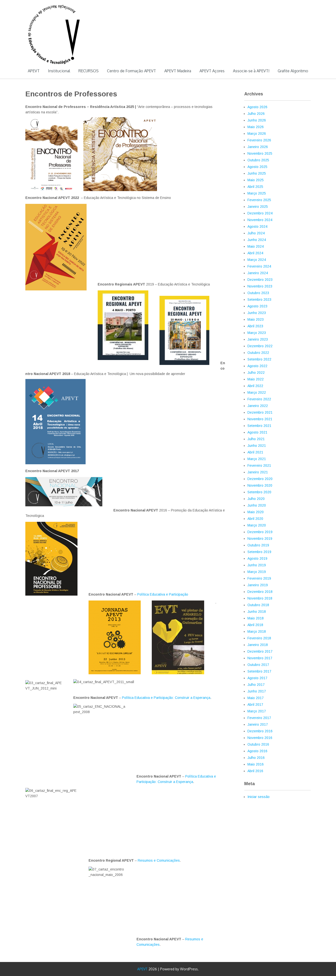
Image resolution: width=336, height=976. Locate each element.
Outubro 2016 (258, 744)
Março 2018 (256, 631)
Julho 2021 (256, 439)
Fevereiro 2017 (259, 718)
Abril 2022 (255, 386)
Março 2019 (256, 572)
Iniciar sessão (258, 797)
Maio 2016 (255, 764)
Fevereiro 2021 (259, 465)
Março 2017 (256, 711)
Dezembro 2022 (260, 346)
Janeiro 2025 (257, 207)
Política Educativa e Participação (162, 594)
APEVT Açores (212, 70)
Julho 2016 (256, 758)
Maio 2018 (255, 618)
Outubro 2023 (258, 293)
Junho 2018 (256, 612)
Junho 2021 (256, 446)
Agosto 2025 (257, 167)
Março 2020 (256, 525)
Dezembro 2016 (260, 731)
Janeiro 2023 (257, 339)
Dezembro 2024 (260, 213)
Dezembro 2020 (260, 479)
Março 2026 (256, 133)
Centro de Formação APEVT (131, 70)
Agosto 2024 (257, 226)
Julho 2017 (256, 685)
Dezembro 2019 (260, 532)
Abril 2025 (255, 187)
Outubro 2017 (258, 665)
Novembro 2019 (259, 539)
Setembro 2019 (259, 552)
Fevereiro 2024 (259, 266)
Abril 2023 (255, 326)
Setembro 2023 (259, 299)
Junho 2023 (256, 313)
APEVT (34, 70)
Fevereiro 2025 (259, 200)
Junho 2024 (256, 240)
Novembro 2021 (259, 419)
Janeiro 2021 (257, 472)
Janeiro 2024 (257, 273)
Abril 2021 (255, 452)
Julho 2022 (256, 373)
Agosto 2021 (257, 432)
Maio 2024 (255, 246)
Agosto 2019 (257, 558)
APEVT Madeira (177, 70)
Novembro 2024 (259, 220)
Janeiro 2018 (257, 645)
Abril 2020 (255, 519)
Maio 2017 (255, 698)
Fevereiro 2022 (259, 399)
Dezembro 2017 (260, 651)
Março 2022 (256, 392)
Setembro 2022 (259, 359)
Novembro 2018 (259, 598)
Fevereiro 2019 (259, 578)
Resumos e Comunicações (159, 860)
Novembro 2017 (259, 658)
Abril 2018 (255, 625)
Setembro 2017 (259, 671)
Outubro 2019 (258, 545)
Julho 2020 (256, 499)
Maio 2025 (255, 180)
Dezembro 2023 (260, 280)
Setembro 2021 (259, 426)
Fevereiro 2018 (259, 638)
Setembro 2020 (259, 492)
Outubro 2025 (258, 160)
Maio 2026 (255, 127)
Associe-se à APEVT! (251, 70)
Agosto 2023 (257, 306)
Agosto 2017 (257, 678)
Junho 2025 (256, 173)
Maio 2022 (255, 379)
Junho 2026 (256, 120)
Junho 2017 (256, 691)
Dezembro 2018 (260, 592)
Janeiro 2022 (257, 406)
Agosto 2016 (257, 751)
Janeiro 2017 (257, 724)
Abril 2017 (255, 704)
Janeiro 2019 (257, 585)
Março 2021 (256, 459)
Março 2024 (256, 260)
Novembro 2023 (259, 286)
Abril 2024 (255, 253)
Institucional (59, 70)
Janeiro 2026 (257, 147)
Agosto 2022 (257, 366)
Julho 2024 (256, 233)
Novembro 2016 (259, 738)
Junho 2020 (256, 505)
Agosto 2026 (257, 107)
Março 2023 (256, 333)
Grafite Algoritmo (293, 70)
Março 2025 (256, 193)
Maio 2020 (255, 512)
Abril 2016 (255, 771)
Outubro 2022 (258, 353)
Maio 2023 (255, 319)
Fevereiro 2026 (259, 140)
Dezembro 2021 (260, 412)
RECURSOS (88, 70)
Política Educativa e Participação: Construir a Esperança (166, 698)
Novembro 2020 (259, 485)
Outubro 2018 (258, 605)
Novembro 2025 (259, 153)
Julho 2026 (256, 114)
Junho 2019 (256, 565)
